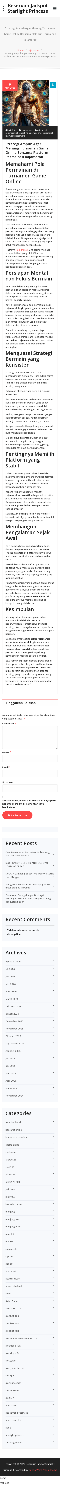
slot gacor (11, 1360)
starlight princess (15, 1434)
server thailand (14, 1286)
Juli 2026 (10, 969)
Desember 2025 (15, 1021)
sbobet (9, 1263)
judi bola (10, 1189)
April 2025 (11, 1080)
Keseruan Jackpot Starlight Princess (28, 8)
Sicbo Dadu (12, 1301)
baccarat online (14, 1129)
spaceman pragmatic (17, 1412)
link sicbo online (14, 1204)
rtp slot (10, 1256)
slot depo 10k (13, 1345)
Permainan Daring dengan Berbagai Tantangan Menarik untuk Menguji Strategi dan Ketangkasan (28, 898)
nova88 (10, 1241)
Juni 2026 (11, 976)
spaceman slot (13, 1420)
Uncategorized (14, 1442)
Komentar (9, 723)
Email (6, 767)
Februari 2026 (13, 1006)
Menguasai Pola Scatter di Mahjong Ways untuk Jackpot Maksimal (28, 886)
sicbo (8, 1293)
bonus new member (16, 1137)
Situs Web (8, 782)
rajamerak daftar (34, 132)
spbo (8, 1427)
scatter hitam (13, 1278)
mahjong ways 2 (14, 1226)
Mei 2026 (11, 983)
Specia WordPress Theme (43, 1469)
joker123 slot (13, 1181)
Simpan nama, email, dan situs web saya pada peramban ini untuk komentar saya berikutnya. (29, 804)
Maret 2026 (12, 998)
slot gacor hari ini (15, 1367)
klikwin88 (10, 1196)
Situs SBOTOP (13, 1308)
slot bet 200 (12, 1323)
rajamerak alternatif (15, 132)
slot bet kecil (12, 1330)
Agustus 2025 (13, 1050)
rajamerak (33, 50)
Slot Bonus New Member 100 (22, 1338)
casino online (12, 1144)
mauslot (10, 1234)
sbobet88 (11, 1271)
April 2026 (11, 991)
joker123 (10, 1174)
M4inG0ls (11, 130)
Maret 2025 (12, 1088)
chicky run (11, 1152)
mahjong (10, 1211)
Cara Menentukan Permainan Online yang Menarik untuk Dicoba (28, 854)
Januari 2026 (12, 1013)
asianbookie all (13, 1122)
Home (20, 50)
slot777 (10, 1397)
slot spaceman (13, 1382)
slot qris (10, 1375)
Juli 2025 (10, 1058)
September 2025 (15, 1043)
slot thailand (12, 1390)
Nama (6, 752)
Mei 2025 (11, 1073)
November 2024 (15, 1095)
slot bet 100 (12, 1315)
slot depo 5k (12, 1353)
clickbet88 (11, 1159)
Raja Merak (22, 249)
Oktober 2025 (13, 1036)
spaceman (11, 1405)
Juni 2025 (11, 1065)
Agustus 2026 (13, 961)
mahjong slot (13, 1219)
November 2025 (15, 1028)
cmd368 (10, 1166)
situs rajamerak (18, 135)
